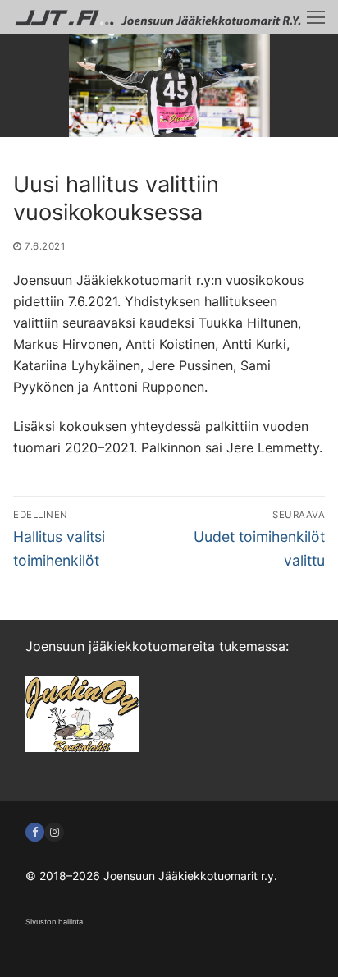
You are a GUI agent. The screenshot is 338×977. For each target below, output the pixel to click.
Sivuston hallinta (54, 921)
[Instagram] (53, 832)
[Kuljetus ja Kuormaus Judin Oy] (82, 747)
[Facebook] (34, 832)
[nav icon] (316, 17)
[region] (169, 85)
